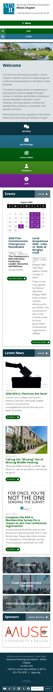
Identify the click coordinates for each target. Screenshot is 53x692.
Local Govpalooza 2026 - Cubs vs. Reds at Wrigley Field (40, 245)
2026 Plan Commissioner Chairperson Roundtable (18, 242)
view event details (15, 278)
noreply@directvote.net (17, 407)
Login (29, 36)
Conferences (26, 565)
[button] (9, 632)
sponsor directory (36, 617)
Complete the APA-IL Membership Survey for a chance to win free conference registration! (26, 521)
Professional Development (26, 603)
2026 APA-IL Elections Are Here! (26, 393)
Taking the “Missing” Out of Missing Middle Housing (24, 461)
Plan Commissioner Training (26, 584)
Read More (11, 417)
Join (28, 31)
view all (41, 194)
